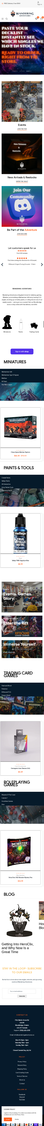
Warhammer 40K (7, 372)
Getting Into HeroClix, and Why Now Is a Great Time (18, 948)
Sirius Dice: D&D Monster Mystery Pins (20, 877)
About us (22, 1080)
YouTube (22, 1099)
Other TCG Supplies (8, 701)
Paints (21, 332)
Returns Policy (22, 1065)
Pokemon (4, 689)
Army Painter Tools (7, 487)
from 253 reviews (22, 253)
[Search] (7, 19)
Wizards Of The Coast (8, 795)
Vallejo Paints (6, 481)
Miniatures (7, 332)
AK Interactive (6, 484)
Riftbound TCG (6, 692)
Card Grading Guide (22, 1072)
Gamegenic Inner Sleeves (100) (20, 768)
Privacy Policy (22, 1061)
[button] (2, 264)
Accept (8, 1119)
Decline (17, 1119)
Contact (22, 1083)
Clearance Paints (7, 490)
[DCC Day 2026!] (22, 264)
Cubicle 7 (4, 798)
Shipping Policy (22, 1069)
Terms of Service (22, 1076)
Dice (3, 804)
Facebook (22, 1094)
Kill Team (4, 381)
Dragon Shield (6, 695)
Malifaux (4, 378)
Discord (22, 1097)
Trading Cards (34, 332)
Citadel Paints (6, 478)
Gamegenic (5, 698)
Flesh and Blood (7, 685)
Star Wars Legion (7, 384)
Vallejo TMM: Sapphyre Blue (20, 560)
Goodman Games (7, 801)
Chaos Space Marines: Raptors (20, 452)
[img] (22, 251)
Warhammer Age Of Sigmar (10, 375)
